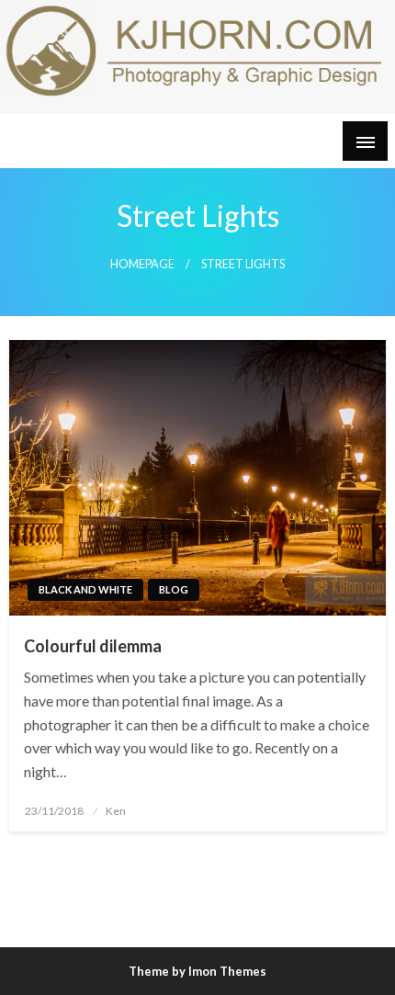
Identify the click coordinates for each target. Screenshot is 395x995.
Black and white (85, 589)
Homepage (142, 264)
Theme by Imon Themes (197, 971)
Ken (116, 811)
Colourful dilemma (93, 646)
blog (173, 589)
